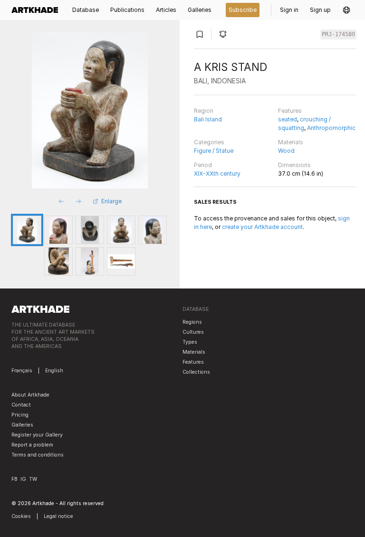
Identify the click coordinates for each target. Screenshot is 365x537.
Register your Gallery (37, 435)
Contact (21, 405)
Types (189, 342)
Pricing (20, 415)
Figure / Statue (213, 150)
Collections (196, 372)
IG (23, 479)
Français (21, 371)
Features (290, 110)
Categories (209, 142)
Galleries (22, 425)
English (54, 371)
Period (203, 165)
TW (33, 479)
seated (287, 119)
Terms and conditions (37, 455)
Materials (290, 142)
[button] (346, 10)
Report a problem (32, 445)
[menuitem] (37, 10)
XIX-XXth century (217, 173)
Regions (192, 322)
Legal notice (58, 516)
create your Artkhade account (262, 226)
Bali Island (208, 119)
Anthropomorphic (331, 127)
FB (14, 479)
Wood (286, 150)
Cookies (21, 516)
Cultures (193, 332)
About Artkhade (30, 395)
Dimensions (294, 165)
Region (203, 110)
